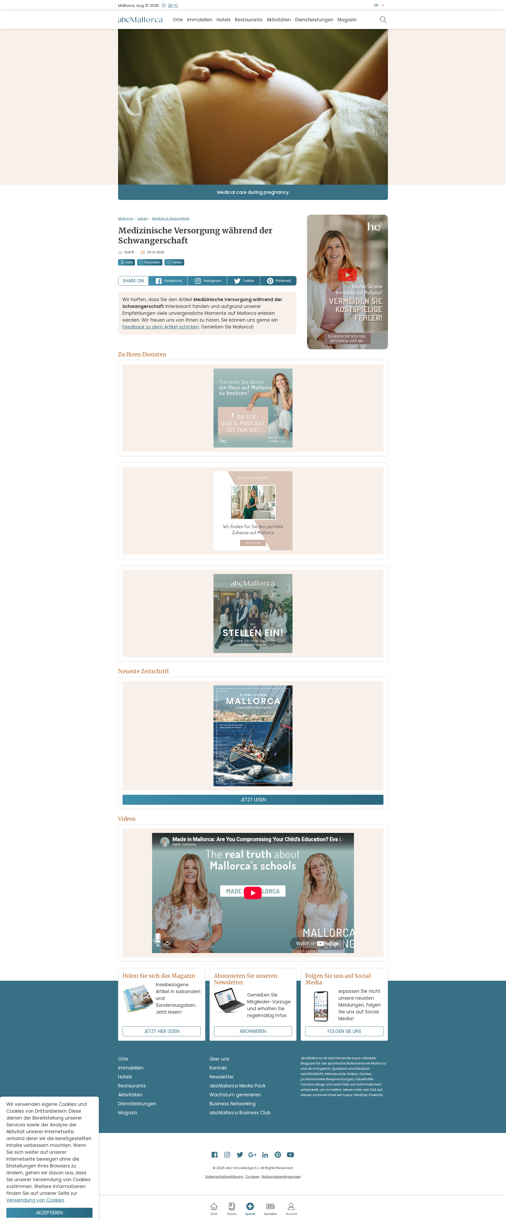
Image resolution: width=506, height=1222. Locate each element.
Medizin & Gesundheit (170, 218)
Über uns (219, 1059)
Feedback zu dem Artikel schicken (160, 327)
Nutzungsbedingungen (281, 1176)
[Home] (140, 19)
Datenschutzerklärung (224, 1176)
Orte (178, 20)
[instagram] (227, 1154)
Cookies (252, 1176)
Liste (129, 262)
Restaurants (248, 20)
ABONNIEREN (253, 1031)
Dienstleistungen (314, 20)
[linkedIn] (265, 1154)
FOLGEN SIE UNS (344, 1031)
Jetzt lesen (253, 800)
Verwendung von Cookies (35, 1200)
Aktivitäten (279, 20)
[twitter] (240, 1154)
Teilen (177, 262)
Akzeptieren (49, 1213)
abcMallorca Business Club (240, 1113)
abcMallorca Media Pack (237, 1086)
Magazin (347, 20)
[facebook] (215, 1154)
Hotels (224, 20)
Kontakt (218, 1068)
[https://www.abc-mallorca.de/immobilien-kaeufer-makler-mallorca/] (253, 510)
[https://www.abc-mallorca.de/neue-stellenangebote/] (253, 613)
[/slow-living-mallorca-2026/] (253, 735)
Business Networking (233, 1104)
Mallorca (125, 218)
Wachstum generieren (235, 1095)
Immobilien (199, 20)
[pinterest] (278, 1154)
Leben (142, 218)
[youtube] (291, 1154)
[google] (253, 1154)
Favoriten (152, 262)
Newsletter (222, 1077)
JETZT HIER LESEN (161, 1031)
